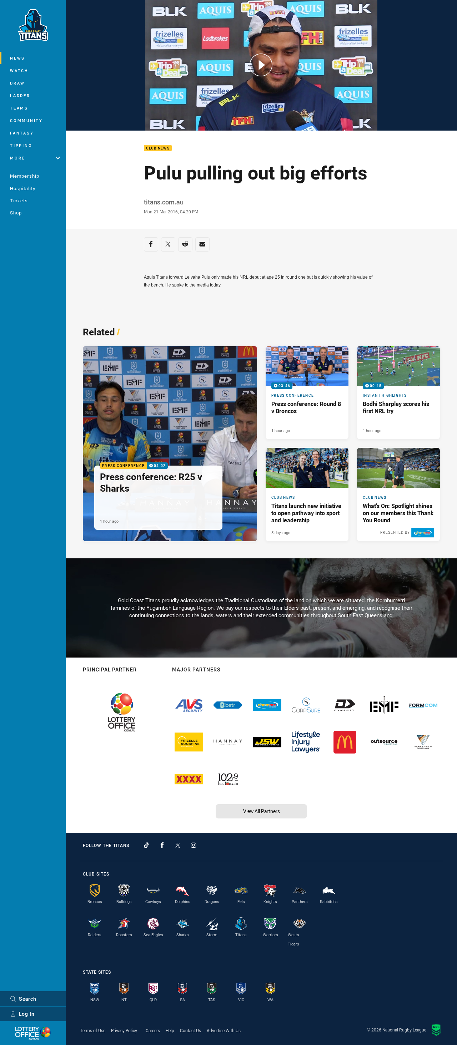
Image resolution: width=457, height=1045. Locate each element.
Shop (16, 212)
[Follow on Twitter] (178, 845)
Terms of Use (92, 1030)
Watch (19, 70)
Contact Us (190, 1030)
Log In (27, 1013)
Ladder (20, 95)
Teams (19, 108)
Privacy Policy (124, 1030)
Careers (153, 1030)
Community (26, 120)
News (17, 58)
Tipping (21, 145)
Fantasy (22, 133)
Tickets (19, 200)
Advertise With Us (224, 1030)
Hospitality (22, 188)
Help (170, 1030)
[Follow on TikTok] (146, 845)
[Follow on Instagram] (193, 845)
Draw (17, 83)
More (17, 158)
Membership (24, 176)
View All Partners (261, 811)
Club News (158, 148)
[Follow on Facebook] (162, 845)
